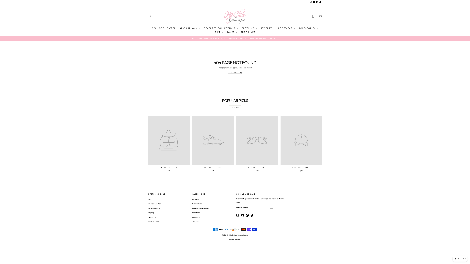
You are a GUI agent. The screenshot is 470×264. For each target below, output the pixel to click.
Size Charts (152, 217)
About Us (195, 222)
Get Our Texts (197, 204)
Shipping (151, 213)
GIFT (218, 32)
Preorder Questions (154, 204)
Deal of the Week (164, 28)
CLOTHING (248, 28)
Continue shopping (235, 72)
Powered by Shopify (235, 239)
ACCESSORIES (308, 28)
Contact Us (196, 217)
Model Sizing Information (200, 208)
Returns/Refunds (154, 208)
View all (235, 108)
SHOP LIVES (248, 32)
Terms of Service (153, 222)
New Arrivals (189, 28)
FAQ (149, 199)
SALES (231, 32)
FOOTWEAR (285, 28)
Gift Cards (195, 199)
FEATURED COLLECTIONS (220, 28)
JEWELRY (267, 28)
